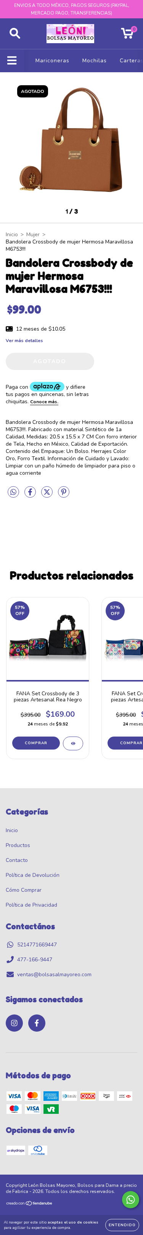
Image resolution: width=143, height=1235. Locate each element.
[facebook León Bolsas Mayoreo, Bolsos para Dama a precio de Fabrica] (36, 1023)
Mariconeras (52, 60)
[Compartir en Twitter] (47, 495)
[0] (127, 35)
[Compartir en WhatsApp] (13, 492)
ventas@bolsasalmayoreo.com (54, 974)
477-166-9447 (34, 959)
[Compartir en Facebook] (30, 495)
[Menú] (12, 60)
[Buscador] (15, 33)
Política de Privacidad (31, 905)
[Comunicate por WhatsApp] (130, 1199)
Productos (18, 845)
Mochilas (94, 60)
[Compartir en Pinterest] (63, 495)
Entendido (122, 1225)
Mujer (33, 234)
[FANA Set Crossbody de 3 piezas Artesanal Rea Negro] (73, 743)
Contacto (17, 860)
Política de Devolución (32, 875)
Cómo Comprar (24, 890)
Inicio (12, 234)
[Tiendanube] (29, 1204)
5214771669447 (37, 944)
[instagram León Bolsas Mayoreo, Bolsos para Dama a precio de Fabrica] (14, 1023)
